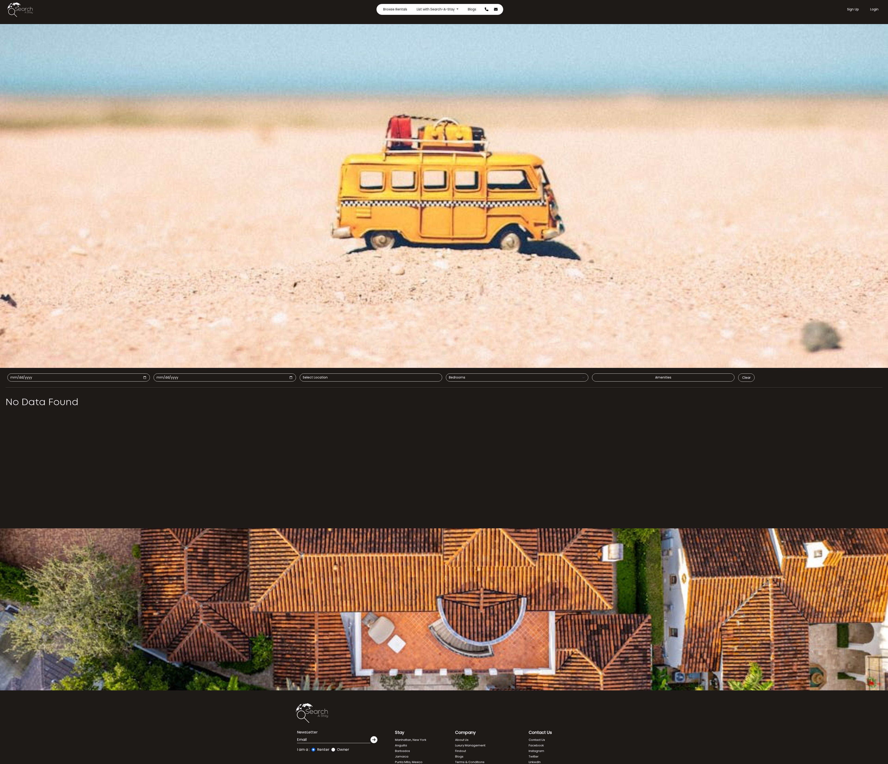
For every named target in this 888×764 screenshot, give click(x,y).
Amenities (663, 377)
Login (874, 9)
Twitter (534, 756)
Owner (343, 749)
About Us (462, 740)
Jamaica (401, 756)
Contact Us (537, 740)
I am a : (303, 749)
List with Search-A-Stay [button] (436, 9)
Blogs (472, 9)
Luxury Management (470, 745)
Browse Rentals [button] (395, 9)
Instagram (536, 751)
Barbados (402, 751)
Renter (323, 749)
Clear (746, 377)
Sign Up (853, 9)
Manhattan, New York (410, 740)
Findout (460, 751)
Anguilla (401, 745)
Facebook (536, 745)
